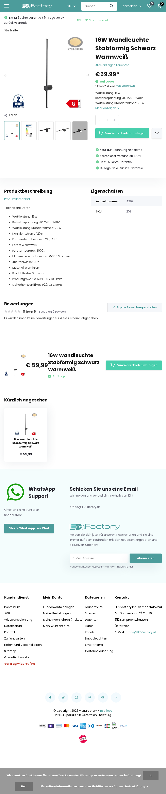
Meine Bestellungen (57, 613)
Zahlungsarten (14, 638)
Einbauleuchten (96, 638)
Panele (90, 632)
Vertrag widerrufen (19, 664)
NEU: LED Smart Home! (92, 20)
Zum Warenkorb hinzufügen (124, 133)
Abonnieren (145, 558)
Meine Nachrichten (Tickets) (63, 620)
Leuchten (91, 620)
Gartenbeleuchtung (99, 651)
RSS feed (106, 711)
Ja (150, 775)
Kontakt (9, 632)
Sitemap (10, 651)
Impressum (12, 607)
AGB (7, 613)
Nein (24, 786)
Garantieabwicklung (18, 657)
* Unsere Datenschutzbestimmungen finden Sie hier (101, 566)
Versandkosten (125, 85)
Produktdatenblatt (17, 199)
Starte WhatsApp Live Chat (29, 528)
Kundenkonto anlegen (58, 607)
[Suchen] (112, 6)
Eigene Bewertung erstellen (136, 307)
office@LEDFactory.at (141, 632)
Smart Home (94, 645)
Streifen (90, 613)
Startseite (11, 30)
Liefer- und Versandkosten (23, 645)
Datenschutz (13, 626)
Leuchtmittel (94, 607)
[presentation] (5, 75)
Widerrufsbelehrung (18, 620)
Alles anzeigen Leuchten (112, 65)
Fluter (89, 626)
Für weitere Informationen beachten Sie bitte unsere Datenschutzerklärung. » (94, 786)
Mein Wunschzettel (56, 626)
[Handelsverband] (83, 739)
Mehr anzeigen (106, 108)
